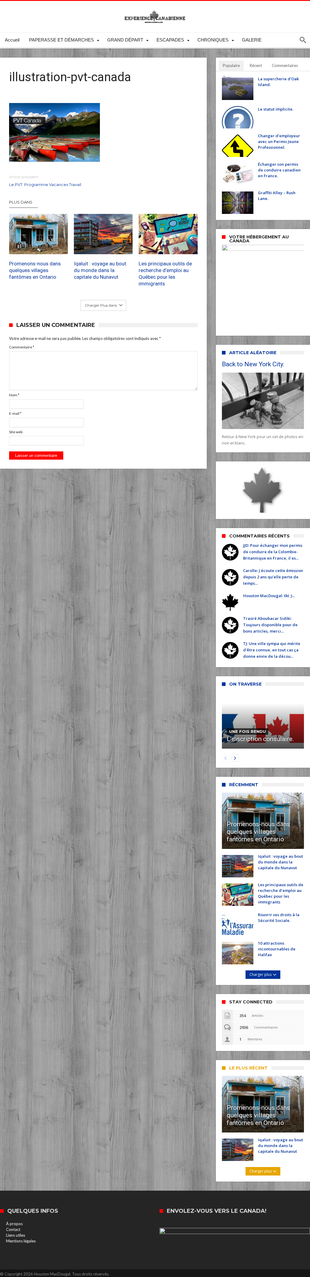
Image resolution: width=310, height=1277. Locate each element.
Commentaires (285, 65)
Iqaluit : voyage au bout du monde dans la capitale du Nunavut (100, 270)
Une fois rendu (247, 731)
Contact (13, 1229)
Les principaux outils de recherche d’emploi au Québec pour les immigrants (165, 274)
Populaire (231, 65)
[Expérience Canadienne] (155, 9)
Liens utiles (15, 1235)
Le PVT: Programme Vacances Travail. (45, 181)
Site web (15, 432)
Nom (14, 395)
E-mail (15, 413)
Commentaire (21, 347)
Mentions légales (21, 1241)
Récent (256, 65)
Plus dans (21, 202)
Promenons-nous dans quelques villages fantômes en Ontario (35, 270)
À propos (14, 1223)
